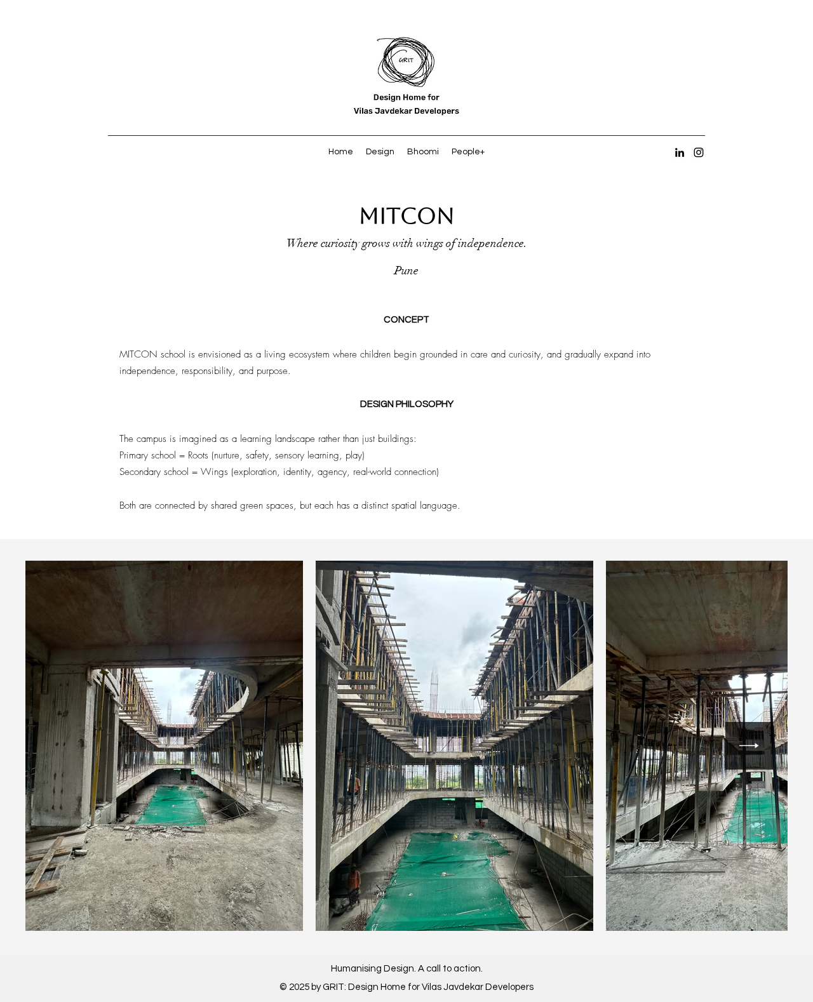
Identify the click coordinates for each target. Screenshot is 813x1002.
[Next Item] (749, 746)
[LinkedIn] (679, 152)
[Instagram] (698, 152)
